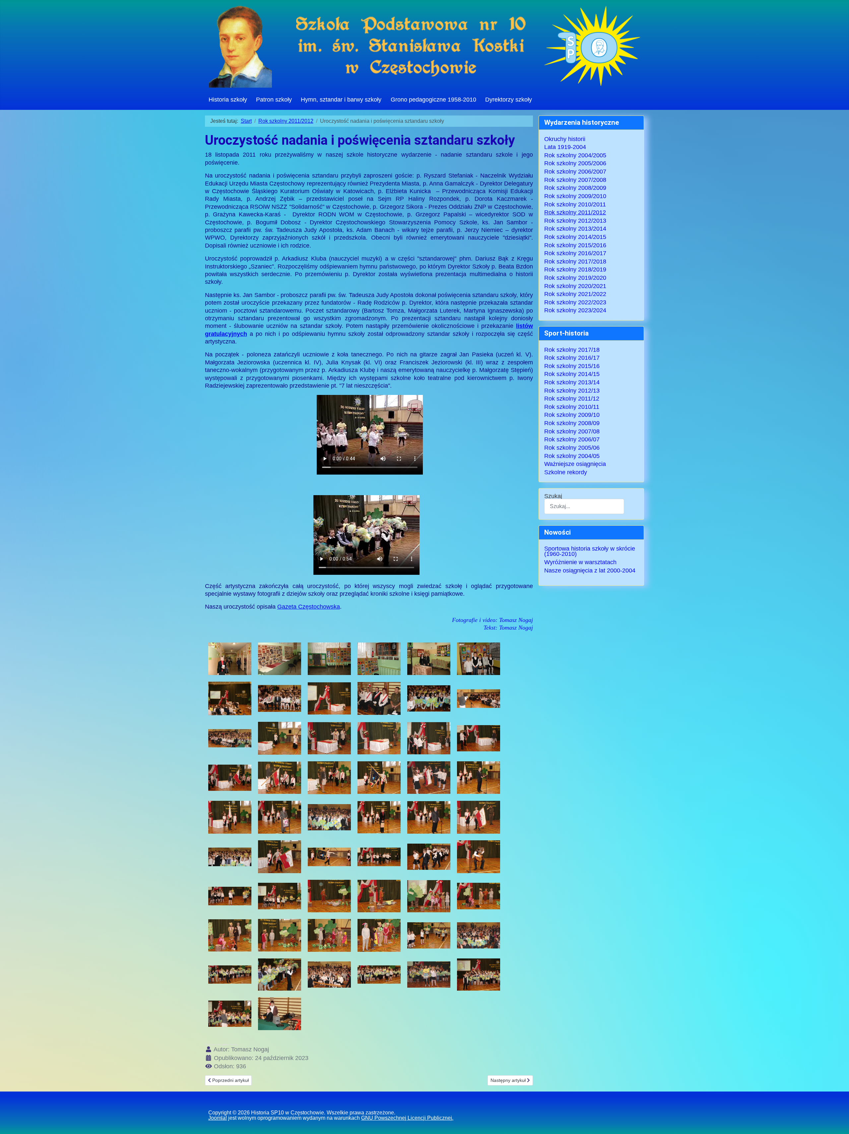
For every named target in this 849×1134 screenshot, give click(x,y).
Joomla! (217, 1118)
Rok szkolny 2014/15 (572, 374)
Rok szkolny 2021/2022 (575, 294)
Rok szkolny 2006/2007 (575, 171)
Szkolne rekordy (565, 472)
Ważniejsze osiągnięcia (575, 464)
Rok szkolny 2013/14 (572, 382)
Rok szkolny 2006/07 (572, 439)
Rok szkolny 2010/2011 (575, 204)
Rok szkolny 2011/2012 (575, 212)
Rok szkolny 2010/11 (571, 407)
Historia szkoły (228, 99)
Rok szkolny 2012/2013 (575, 220)
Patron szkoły (274, 99)
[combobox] (584, 506)
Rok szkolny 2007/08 (572, 431)
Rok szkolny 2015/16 (572, 366)
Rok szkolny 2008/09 (572, 423)
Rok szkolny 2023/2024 (575, 310)
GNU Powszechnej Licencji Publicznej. (407, 1118)
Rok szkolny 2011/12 (571, 398)
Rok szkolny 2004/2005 (575, 155)
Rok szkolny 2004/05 (572, 456)
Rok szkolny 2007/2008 (575, 180)
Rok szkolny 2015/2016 (575, 245)
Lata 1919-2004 (565, 147)
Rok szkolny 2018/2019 (575, 269)
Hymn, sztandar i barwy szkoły (341, 99)
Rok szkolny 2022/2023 (575, 302)
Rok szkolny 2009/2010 (575, 196)
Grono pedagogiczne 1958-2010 (433, 99)
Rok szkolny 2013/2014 (575, 228)
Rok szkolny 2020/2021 (575, 286)
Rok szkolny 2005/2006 (575, 163)
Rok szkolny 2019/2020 (575, 277)
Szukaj (553, 496)
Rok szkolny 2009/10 (572, 415)
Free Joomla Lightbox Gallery (221, 1044)
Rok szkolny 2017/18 (572, 349)
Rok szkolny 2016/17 (572, 357)
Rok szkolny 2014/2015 (575, 237)
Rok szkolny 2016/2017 (575, 253)
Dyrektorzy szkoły (508, 99)
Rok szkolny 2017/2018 (575, 261)
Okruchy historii (564, 139)
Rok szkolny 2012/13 (572, 390)
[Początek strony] (837, 1122)
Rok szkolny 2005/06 (572, 447)
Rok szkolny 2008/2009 (575, 188)
